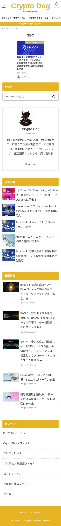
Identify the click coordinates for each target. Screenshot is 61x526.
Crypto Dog (30, 6)
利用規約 (37, 512)
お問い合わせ (24, 512)
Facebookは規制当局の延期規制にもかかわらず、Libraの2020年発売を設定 (36, 256)
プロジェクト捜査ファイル (13, 18)
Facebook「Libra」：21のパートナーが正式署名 (36, 224)
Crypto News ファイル (16, 443)
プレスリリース (12, 453)
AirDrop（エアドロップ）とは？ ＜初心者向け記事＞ (36, 239)
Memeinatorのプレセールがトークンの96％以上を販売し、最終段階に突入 (37, 211)
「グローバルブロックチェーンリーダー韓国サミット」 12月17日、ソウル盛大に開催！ (36, 195)
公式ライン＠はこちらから (31, 24)
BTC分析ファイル (14, 433)
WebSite (32, 164)
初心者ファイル (12, 473)
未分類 (7, 493)
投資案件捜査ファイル (38, 18)
